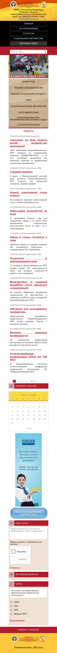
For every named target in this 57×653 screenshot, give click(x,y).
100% (16, 602)
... (29, 381)
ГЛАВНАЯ (28, 23)
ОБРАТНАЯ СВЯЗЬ (28, 43)
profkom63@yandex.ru (28, 19)
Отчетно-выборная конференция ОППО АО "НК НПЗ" (28, 356)
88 (32, 381)
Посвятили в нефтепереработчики (28, 260)
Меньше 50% (20, 614)
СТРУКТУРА (28, 33)
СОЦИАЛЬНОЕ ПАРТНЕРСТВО (28, 38)
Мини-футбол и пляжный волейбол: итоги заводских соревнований (28, 285)
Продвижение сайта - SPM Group (28, 647)
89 (35, 381)
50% (16, 610)
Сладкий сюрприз (21, 171)
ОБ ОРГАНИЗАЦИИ (28, 28)
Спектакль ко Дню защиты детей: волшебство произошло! (28, 143)
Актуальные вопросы (27, 574)
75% (16, 606)
